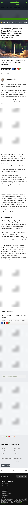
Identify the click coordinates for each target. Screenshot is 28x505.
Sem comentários (7, 69)
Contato (3, 497)
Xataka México (4, 485)
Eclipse (16, 22)
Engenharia (10, 320)
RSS (15, 436)
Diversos (16, 450)
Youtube (9, 436)
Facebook (13, 69)
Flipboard (18, 69)
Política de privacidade (6, 493)
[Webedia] (5, 477)
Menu (2, 3)
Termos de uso (4, 495)
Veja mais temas (6, 465)
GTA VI (8, 22)
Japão (21, 22)
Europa (23, 320)
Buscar (26, 471)
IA (12, 22)
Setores (3, 453)
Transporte (16, 456)
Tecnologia (9, 8)
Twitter (15, 69)
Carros (3, 461)
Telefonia (16, 453)
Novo (26, 3)
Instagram (12, 436)
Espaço (17, 320)
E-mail (20, 69)
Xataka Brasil (14, 2)
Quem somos (4, 491)
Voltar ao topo (20, 476)
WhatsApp (7, 436)
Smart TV (26, 22)
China (4, 22)
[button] (10, 79)
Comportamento (18, 458)
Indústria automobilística (7, 458)
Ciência (3, 8)
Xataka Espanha (4, 483)
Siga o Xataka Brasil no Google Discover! (9, 19)
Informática (17, 8)
